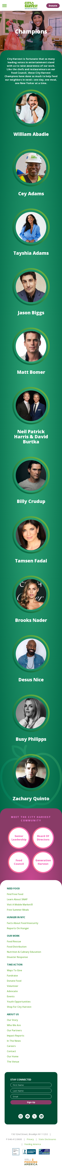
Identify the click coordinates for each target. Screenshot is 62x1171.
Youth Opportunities (19, 1001)
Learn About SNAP (17, 899)
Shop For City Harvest (19, 1006)
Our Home (12, 1056)
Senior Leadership (19, 837)
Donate (53, 5)
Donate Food (14, 980)
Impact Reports (15, 1035)
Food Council (19, 862)
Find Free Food (15, 894)
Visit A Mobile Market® (20, 904)
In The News (14, 1040)
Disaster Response (17, 957)
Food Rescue (14, 941)
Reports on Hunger (18, 928)
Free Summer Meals (18, 909)
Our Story (12, 1020)
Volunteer (12, 986)
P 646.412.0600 (14, 1139)
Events (11, 996)
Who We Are (14, 1025)
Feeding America (32, 1144)
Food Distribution (17, 946)
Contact (11, 1051)
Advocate (12, 991)
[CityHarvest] (31, 5)
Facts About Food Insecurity (22, 923)
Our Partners (14, 1030)
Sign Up (31, 1102)
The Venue (13, 1061)
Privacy (30, 1139)
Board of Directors (43, 837)
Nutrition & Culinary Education (24, 951)
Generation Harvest (43, 862)
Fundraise (12, 975)
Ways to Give (14, 970)
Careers (11, 1046)
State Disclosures (47, 1139)
